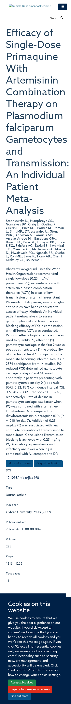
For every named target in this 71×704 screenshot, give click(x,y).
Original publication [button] (48, 463)
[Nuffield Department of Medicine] (30, 4)
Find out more (19, 696)
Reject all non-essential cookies (30, 689)
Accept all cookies (22, 682)
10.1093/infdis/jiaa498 (22, 478)
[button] (62, 7)
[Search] (61, 18)
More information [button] (19, 463)
